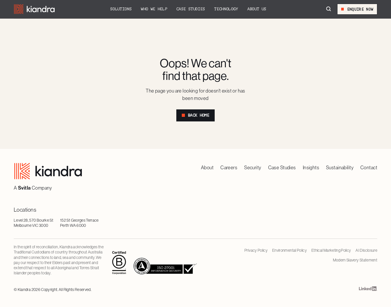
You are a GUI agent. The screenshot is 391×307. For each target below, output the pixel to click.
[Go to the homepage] (48, 171)
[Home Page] (34, 9)
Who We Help (154, 9)
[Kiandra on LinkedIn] (368, 290)
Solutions (121, 9)
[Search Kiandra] (328, 9)
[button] (121, 9)
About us (256, 9)
